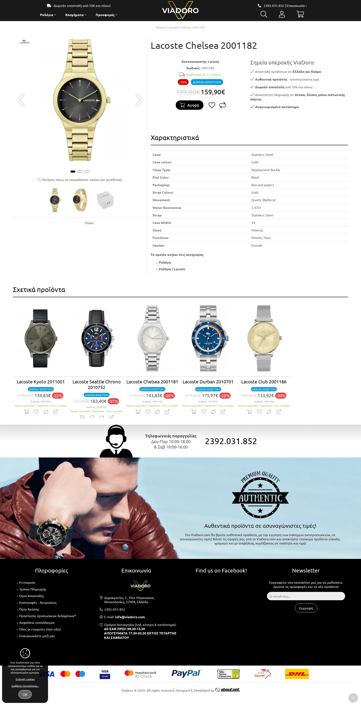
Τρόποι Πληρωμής (32, 589)
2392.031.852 (274, 5)
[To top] (353, 698)
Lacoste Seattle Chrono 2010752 (96, 384)
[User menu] (282, 15)
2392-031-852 (114, 609)
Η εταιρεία (27, 582)
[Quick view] (55, 412)
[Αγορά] (26, 412)
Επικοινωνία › (297, 5)
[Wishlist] (211, 106)
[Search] (264, 15)
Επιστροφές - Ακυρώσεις (38, 602)
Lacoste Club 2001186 (263, 381)
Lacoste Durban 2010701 (208, 381)
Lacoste (213, 61)
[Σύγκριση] (222, 106)
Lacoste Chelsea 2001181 (152, 381)
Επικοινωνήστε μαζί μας (37, 636)
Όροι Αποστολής (31, 596)
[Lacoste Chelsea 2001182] (80, 163)
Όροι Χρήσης (29, 609)
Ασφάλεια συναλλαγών (37, 622)
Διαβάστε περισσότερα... (25, 685)
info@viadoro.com (130, 617)
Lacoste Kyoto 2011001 (41, 381)
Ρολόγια (165, 262)
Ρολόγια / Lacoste (172, 269)
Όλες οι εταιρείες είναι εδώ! (40, 629)
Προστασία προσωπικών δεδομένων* (47, 616)
